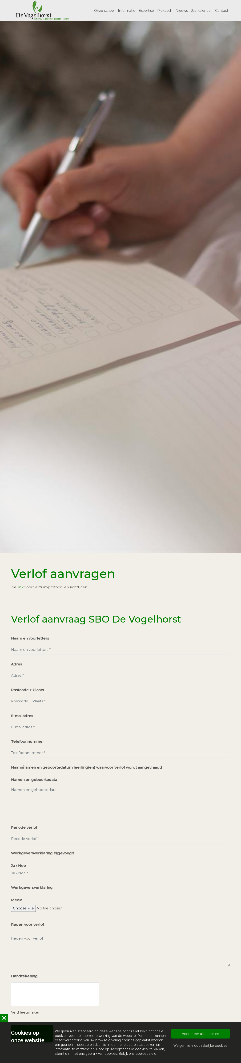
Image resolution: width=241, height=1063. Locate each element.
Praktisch (164, 10)
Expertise (146, 10)
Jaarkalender (201, 10)
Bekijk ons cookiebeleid (137, 1053)
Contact (221, 10)
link (20, 587)
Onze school (104, 10)
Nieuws (182, 10)
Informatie (126, 10)
